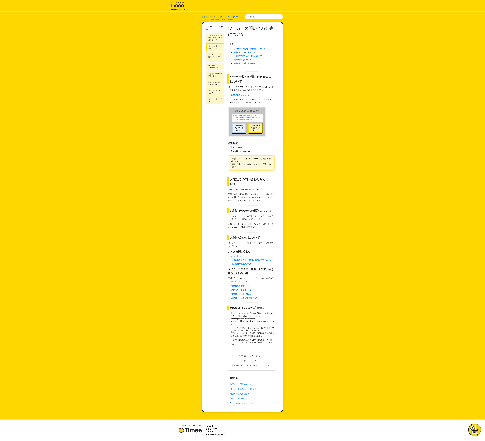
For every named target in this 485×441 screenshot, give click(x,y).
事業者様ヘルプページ (215, 434)
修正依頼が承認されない (241, 264)
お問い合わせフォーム (240, 95)
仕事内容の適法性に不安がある (215, 75)
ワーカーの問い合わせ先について (215, 47)
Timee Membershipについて (241, 403)
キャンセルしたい (238, 256)
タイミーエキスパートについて (243, 389)
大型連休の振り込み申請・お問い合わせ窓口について (215, 37)
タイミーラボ (211, 429)
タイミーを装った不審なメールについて (215, 100)
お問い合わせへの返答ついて (245, 52)
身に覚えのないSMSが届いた (213, 66)
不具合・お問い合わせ (234, 17)
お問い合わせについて (242, 60)
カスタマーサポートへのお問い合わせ (219, 20)
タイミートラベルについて (215, 92)
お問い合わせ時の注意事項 (244, 63)
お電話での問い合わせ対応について (248, 56)
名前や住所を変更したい (241, 290)
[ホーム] (176, 7)
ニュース (209, 432)
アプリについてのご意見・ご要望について (215, 57)
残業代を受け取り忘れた (241, 294)
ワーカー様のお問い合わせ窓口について (249, 49)
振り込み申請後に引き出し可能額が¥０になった (251, 260)
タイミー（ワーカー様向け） (212, 17)
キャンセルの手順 (237, 398)
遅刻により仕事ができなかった (244, 298)
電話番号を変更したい (240, 286)
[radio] (244, 361)
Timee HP (210, 426)
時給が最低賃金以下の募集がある (215, 83)
